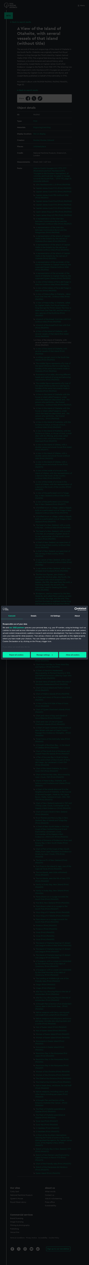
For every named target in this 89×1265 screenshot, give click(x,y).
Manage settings (43, 655)
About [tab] (77, 616)
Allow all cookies (72, 655)
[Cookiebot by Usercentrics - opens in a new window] (76, 609)
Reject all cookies (16, 655)
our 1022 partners (17, 628)
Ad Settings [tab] (55, 616)
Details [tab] (34, 616)
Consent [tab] (11, 616)
